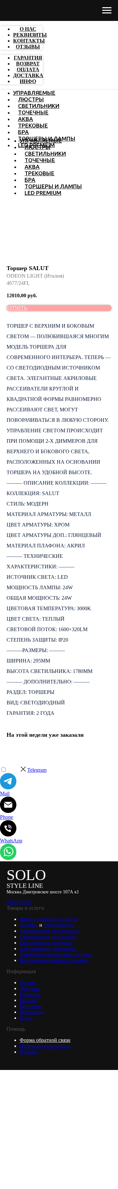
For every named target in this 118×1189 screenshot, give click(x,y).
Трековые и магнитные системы (56, 954)
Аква (25, 119)
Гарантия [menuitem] (28, 57)
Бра (23, 132)
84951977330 (19, 902)
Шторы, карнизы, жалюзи (49, 919)
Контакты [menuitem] (29, 40)
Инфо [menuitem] (28, 81)
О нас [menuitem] (28, 29)
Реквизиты (32, 1012)
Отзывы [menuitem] (28, 46)
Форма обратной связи (45, 1040)
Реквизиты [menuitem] (30, 35)
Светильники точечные (46, 942)
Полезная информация (45, 1046)
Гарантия (30, 994)
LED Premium (43, 193)
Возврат (29, 1000)
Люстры (31, 99)
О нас (26, 1018)
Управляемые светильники (50, 931)
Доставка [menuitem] (28, 75)
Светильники (38, 106)
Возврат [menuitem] (28, 63)
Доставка (30, 988)
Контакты (31, 1006)
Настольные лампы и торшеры (54, 960)
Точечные (33, 112)
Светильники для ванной (48, 948)
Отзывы (29, 1052)
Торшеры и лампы (53, 186)
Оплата (28, 982)
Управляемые (34, 93)
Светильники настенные (47, 936)
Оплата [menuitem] (28, 69)
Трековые (33, 125)
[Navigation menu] (106, 10)
